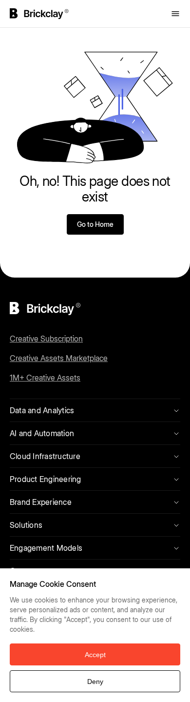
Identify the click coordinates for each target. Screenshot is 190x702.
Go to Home (95, 224)
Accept (95, 655)
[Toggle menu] (175, 14)
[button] (180, 578)
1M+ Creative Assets (45, 377)
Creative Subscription (46, 338)
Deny (95, 681)
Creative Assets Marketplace (59, 358)
